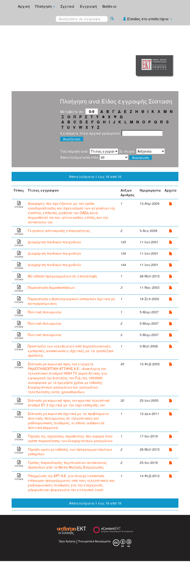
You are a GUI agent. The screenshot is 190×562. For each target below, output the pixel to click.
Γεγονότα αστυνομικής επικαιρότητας (59, 230)
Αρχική (24, 6)
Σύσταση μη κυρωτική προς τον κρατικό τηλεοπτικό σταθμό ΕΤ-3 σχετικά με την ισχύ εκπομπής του (69, 402)
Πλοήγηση (44, 6)
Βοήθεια (109, 6)
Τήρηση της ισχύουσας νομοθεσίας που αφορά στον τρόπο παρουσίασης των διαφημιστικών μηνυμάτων (70, 438)
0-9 (91, 111)
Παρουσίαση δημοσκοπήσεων (51, 287)
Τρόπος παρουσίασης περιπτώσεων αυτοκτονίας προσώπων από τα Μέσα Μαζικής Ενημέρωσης (67, 464)
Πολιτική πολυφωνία (44, 312)
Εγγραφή (88, 6)
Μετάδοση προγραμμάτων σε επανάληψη (62, 276)
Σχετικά (67, 6)
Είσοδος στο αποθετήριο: (148, 18)
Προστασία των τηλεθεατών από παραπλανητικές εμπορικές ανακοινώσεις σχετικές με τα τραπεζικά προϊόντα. (70, 351)
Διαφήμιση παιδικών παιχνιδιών (54, 242)
